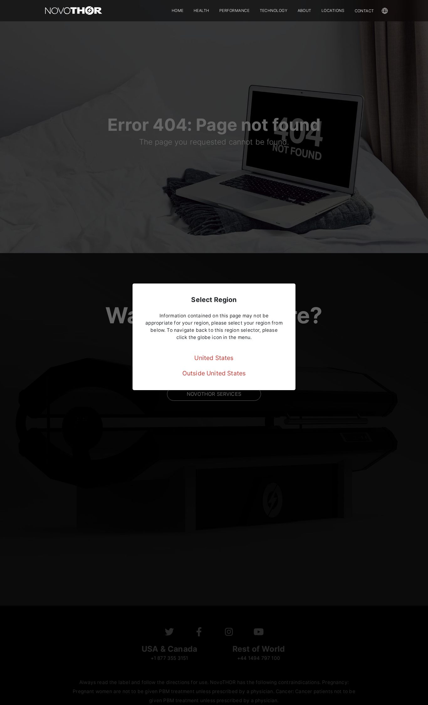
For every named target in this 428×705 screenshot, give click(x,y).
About (305, 10)
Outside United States (214, 373)
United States (213, 358)
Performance (234, 10)
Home (178, 10)
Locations (333, 10)
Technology (274, 10)
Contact (364, 10)
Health (201, 10)
